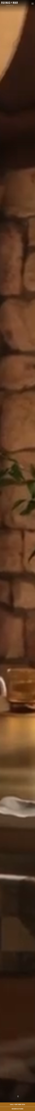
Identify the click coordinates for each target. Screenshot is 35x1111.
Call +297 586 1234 (17, 1104)
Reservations (17, 1109)
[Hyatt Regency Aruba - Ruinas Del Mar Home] (9, 3)
